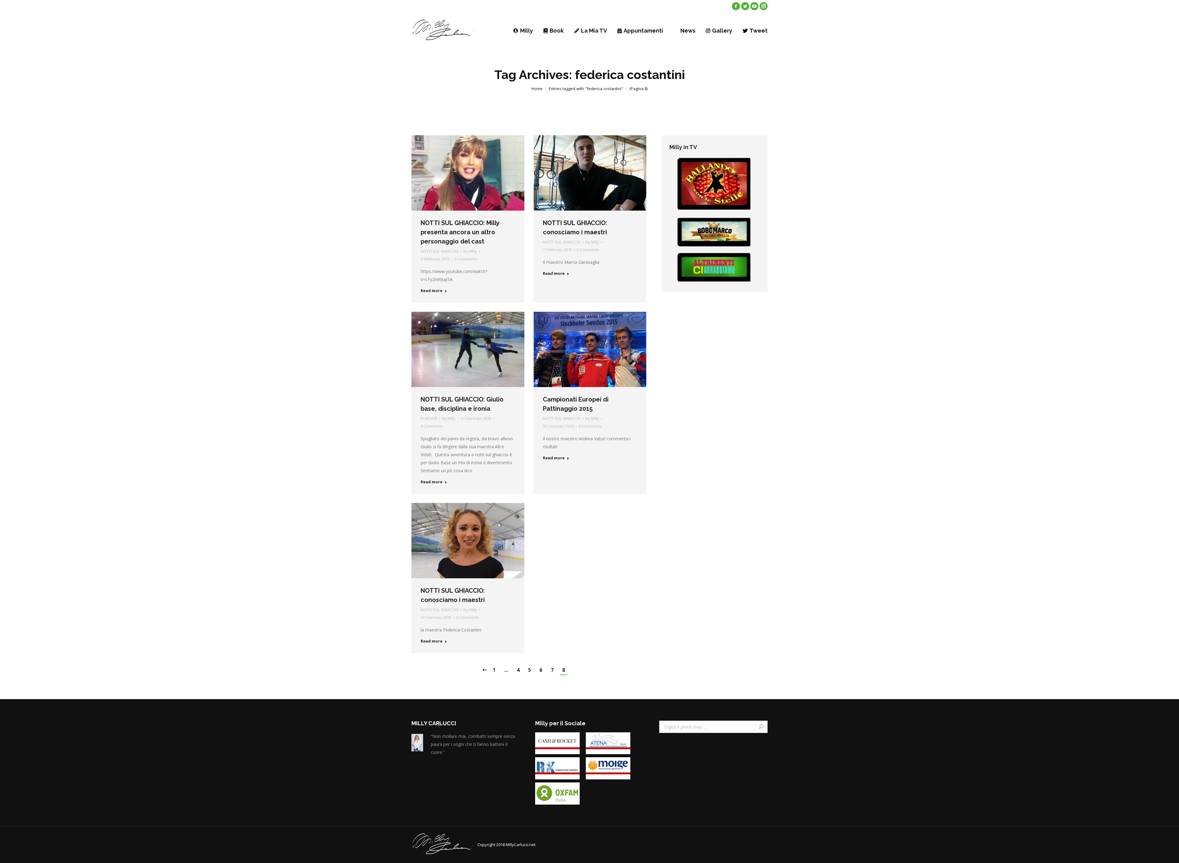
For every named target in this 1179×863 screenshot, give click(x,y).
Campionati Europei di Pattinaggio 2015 (576, 404)
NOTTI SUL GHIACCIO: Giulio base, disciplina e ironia (462, 404)
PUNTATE (429, 418)
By (470, 251)
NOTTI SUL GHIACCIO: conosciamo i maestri (575, 227)
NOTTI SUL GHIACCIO (440, 251)
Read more (431, 290)
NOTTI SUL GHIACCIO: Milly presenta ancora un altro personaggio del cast (460, 232)
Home (537, 88)
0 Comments (465, 259)
